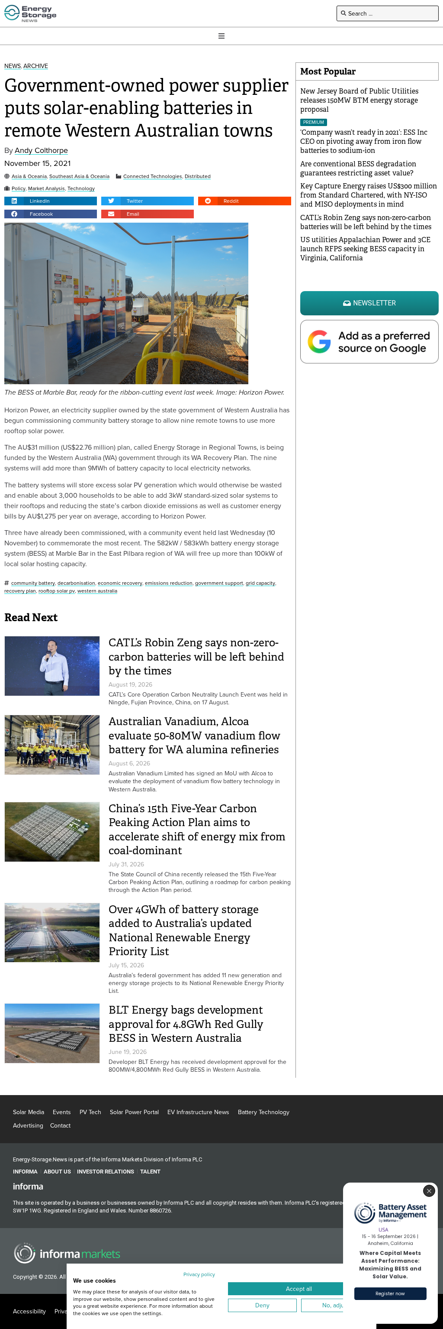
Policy (19, 188)
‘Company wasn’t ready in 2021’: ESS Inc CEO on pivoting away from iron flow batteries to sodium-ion (363, 141)
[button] (50, 201)
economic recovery (120, 583)
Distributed (198, 176)
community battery (33, 583)
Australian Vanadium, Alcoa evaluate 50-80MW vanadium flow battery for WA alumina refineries (194, 735)
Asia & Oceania (29, 176)
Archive (35, 66)
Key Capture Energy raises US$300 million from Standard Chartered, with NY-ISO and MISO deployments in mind (368, 195)
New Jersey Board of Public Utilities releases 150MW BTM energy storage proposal (359, 100)
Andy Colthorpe (41, 150)
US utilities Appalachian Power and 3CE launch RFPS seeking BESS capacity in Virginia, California (365, 249)
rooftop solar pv (57, 591)
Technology (81, 188)
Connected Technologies (152, 176)
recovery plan (20, 591)
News (12, 66)
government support (219, 583)
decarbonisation (76, 583)
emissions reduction (169, 583)
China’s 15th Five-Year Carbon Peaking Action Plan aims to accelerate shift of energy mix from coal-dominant (197, 830)
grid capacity (260, 583)
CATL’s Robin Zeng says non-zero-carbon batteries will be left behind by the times (196, 656)
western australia (97, 591)
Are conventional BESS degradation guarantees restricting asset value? (358, 168)
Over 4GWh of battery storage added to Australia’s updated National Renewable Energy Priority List (184, 931)
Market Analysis (46, 188)
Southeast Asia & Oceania (79, 176)
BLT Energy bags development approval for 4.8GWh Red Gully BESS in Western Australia (186, 1024)
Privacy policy (199, 1274)
